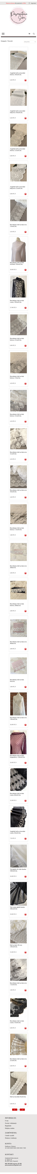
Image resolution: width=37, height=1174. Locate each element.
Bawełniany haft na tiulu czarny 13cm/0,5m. (17, 1021)
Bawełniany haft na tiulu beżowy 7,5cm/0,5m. (17, 528)
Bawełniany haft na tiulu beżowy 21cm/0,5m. (17, 339)
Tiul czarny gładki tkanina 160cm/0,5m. (17, 908)
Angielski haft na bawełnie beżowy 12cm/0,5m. (17, 149)
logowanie (33, 3)
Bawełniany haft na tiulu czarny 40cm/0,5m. (17, 794)
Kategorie (3, 41)
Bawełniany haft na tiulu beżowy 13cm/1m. (17, 377)
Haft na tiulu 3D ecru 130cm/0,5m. (16, 945)
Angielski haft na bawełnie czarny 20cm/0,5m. (17, 832)
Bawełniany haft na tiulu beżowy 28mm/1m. (17, 604)
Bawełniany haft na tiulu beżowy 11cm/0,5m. (17, 415)
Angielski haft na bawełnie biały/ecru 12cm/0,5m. (17, 187)
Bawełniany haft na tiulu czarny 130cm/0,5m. (17, 301)
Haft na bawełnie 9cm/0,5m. (18, 1097)
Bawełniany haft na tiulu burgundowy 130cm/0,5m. (17, 756)
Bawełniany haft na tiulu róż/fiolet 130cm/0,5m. (17, 263)
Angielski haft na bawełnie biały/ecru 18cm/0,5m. (17, 111)
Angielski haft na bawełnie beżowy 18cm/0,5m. (17, 73)
